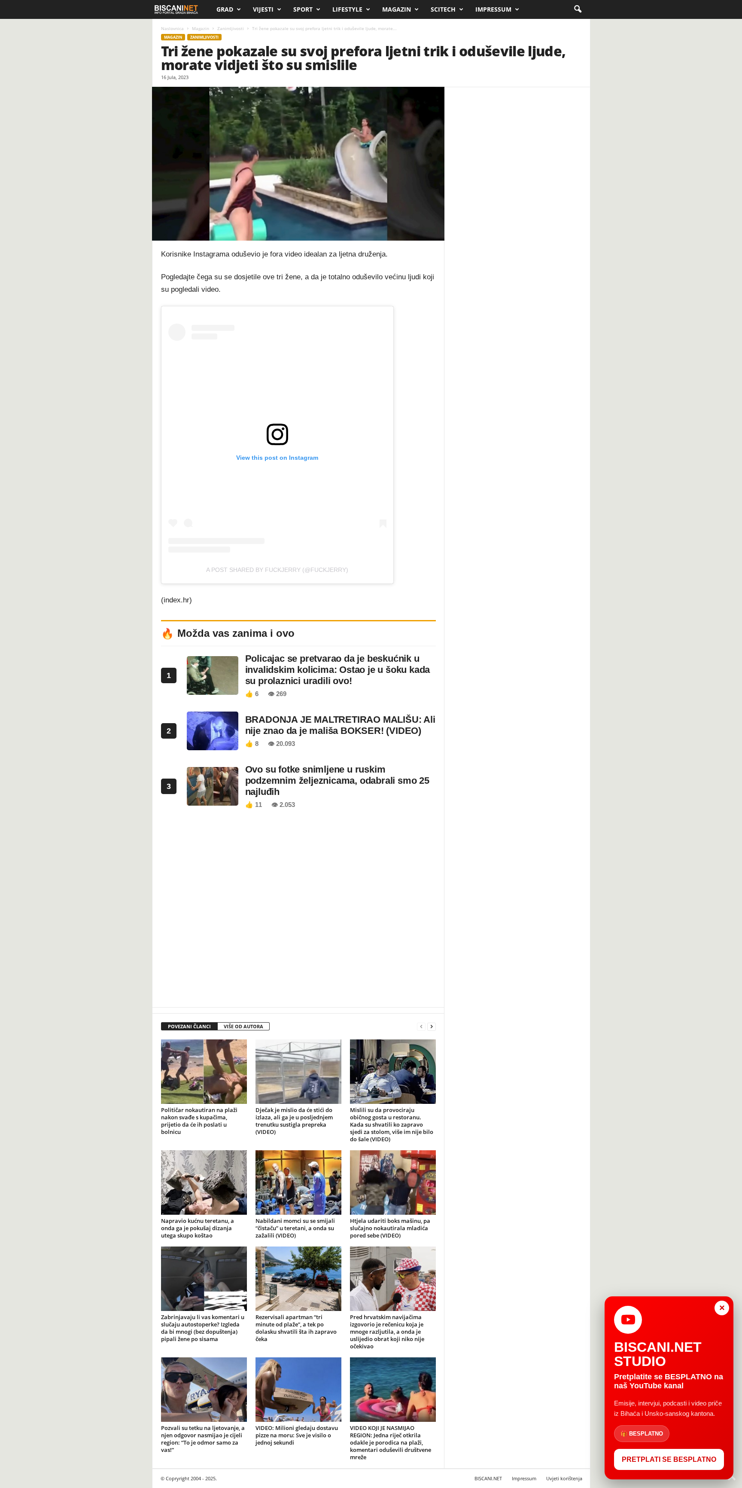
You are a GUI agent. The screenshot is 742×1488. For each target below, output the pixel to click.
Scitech (443, 9)
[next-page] (431, 1026)
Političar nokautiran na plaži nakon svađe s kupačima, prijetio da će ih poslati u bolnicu (199, 1121)
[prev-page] (421, 1026)
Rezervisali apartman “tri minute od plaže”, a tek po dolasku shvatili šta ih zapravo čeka (296, 1328)
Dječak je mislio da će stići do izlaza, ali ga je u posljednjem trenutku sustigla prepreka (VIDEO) (294, 1121)
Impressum (493, 9)
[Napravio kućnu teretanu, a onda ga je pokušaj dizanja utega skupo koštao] (204, 1182)
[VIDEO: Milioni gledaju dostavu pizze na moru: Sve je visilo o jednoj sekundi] (298, 1389)
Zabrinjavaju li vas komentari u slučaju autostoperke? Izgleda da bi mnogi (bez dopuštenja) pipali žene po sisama (202, 1328)
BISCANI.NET (488, 1478)
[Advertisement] (298, 910)
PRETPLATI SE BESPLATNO (669, 1459)
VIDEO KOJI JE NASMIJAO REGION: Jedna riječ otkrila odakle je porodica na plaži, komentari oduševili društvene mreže (390, 1442)
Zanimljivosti (230, 28)
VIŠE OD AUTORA (243, 1026)
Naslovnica (172, 28)
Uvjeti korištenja (564, 1478)
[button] (577, 9)
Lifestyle (347, 9)
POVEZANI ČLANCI (189, 1026)
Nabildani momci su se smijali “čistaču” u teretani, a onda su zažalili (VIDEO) (295, 1228)
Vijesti (263, 9)
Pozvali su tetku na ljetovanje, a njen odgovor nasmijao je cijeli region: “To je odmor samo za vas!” (203, 1439)
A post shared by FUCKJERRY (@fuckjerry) (277, 569)
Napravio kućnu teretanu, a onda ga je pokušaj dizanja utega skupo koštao (197, 1228)
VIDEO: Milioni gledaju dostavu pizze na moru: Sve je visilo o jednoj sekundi (296, 1435)
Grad (224, 9)
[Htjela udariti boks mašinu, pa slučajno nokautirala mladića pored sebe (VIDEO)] (393, 1182)
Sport (303, 9)
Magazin (396, 9)
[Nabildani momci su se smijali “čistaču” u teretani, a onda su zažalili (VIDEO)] (298, 1182)
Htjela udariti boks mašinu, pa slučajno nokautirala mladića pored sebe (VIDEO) (390, 1228)
